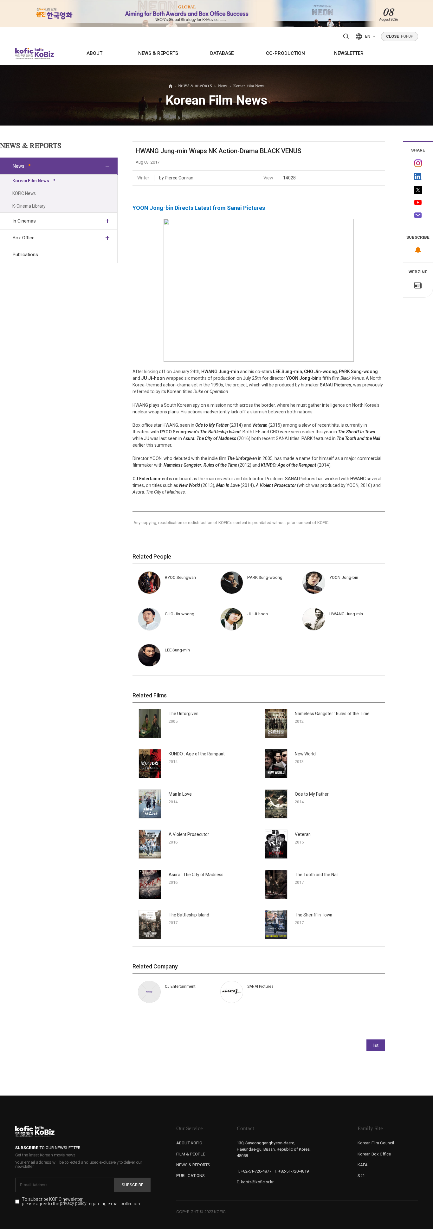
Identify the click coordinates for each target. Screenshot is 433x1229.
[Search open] (346, 36)
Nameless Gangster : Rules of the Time (332, 713)
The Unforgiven (242, 458)
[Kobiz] (44, 53)
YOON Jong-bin (302, 378)
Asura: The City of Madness (209, 438)
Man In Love (228, 485)
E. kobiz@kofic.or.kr (255, 1182)
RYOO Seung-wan (178, 431)
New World (189, 485)
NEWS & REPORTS (158, 53)
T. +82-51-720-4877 (254, 1171)
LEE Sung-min (287, 371)
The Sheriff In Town (356, 431)
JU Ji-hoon (153, 378)
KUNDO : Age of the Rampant (197, 753)
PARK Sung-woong (358, 371)
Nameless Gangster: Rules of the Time (200, 465)
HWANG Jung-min (220, 371)
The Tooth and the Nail (358, 438)
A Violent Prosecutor (276, 485)
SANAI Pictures (335, 384)
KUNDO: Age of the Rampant (288, 465)
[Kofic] (24, 53)
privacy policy (73, 1203)
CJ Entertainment (150, 478)
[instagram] (418, 163)
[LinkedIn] (418, 176)
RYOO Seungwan (180, 577)
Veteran (260, 425)
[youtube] (418, 203)
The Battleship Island (220, 431)
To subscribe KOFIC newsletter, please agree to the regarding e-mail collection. (81, 1201)
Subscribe (132, 1184)
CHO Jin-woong (320, 371)
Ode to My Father (212, 425)
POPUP (399, 36)
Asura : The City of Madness (196, 874)
